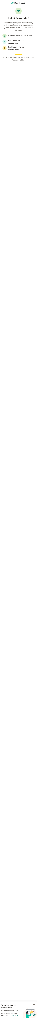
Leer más (14, 1015)
